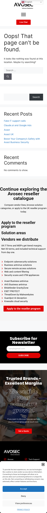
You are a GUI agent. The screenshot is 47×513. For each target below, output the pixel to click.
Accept (23, 489)
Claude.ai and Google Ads (17, 125)
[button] (43, 464)
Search (7, 92)
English (28, 2)
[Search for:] (23, 70)
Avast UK (9, 134)
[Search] (8, 76)
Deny (23, 496)
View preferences (23, 503)
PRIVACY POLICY (23, 509)
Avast (7, 130)
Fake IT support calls (15, 121)
